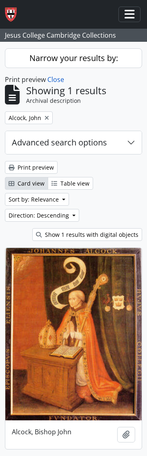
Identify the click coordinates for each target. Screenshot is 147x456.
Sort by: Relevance (34, 199)
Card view (30, 183)
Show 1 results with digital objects (90, 234)
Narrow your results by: (73, 58)
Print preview (35, 167)
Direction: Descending (40, 215)
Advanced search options (59, 142)
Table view (74, 183)
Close (55, 79)
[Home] (14, 14)
